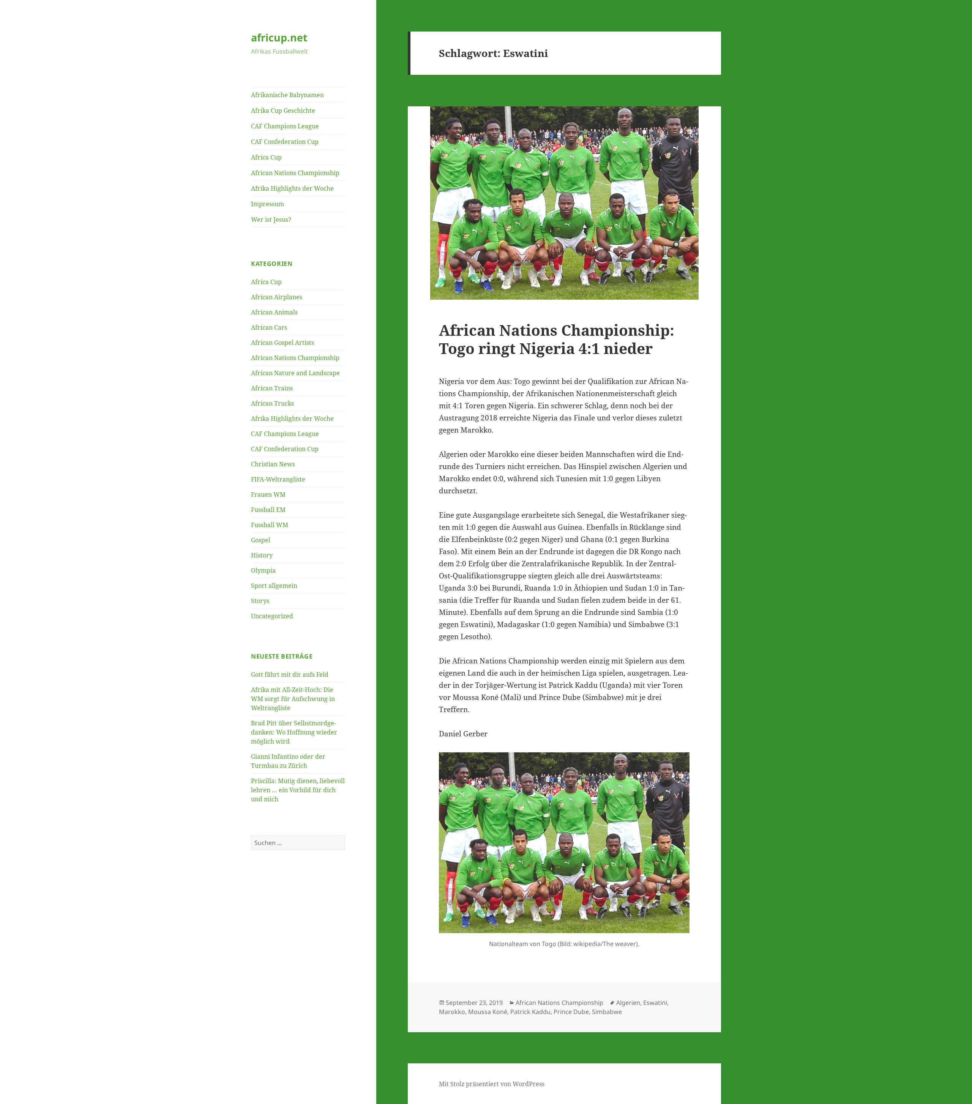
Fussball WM (269, 525)
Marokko (452, 1012)
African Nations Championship (295, 173)
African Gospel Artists (282, 342)
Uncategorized (272, 616)
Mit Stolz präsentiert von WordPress (491, 1084)
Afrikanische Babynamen (287, 95)
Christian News (273, 464)
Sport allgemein (274, 585)
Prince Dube (571, 1012)
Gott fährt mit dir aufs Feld (289, 674)
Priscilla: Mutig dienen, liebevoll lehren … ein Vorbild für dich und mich (298, 790)
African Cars (269, 327)
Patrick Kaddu (530, 1012)
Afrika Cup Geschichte (283, 110)
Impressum (267, 204)
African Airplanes (276, 297)
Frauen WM (268, 494)
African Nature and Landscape (295, 373)
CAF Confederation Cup (285, 141)
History (262, 555)
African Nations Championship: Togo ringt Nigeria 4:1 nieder (556, 339)
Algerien (628, 1002)
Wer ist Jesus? (271, 219)
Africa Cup (266, 157)
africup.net (279, 37)
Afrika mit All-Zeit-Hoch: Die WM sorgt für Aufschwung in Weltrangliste (293, 698)
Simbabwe (607, 1012)
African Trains (272, 388)
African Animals (274, 312)
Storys (260, 601)
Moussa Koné (487, 1012)
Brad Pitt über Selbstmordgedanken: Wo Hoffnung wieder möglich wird (294, 732)
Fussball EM (268, 509)
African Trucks (272, 403)
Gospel (260, 540)
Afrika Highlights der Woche (292, 188)
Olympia (263, 570)
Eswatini (655, 1002)
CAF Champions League (285, 126)
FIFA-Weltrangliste (278, 479)
